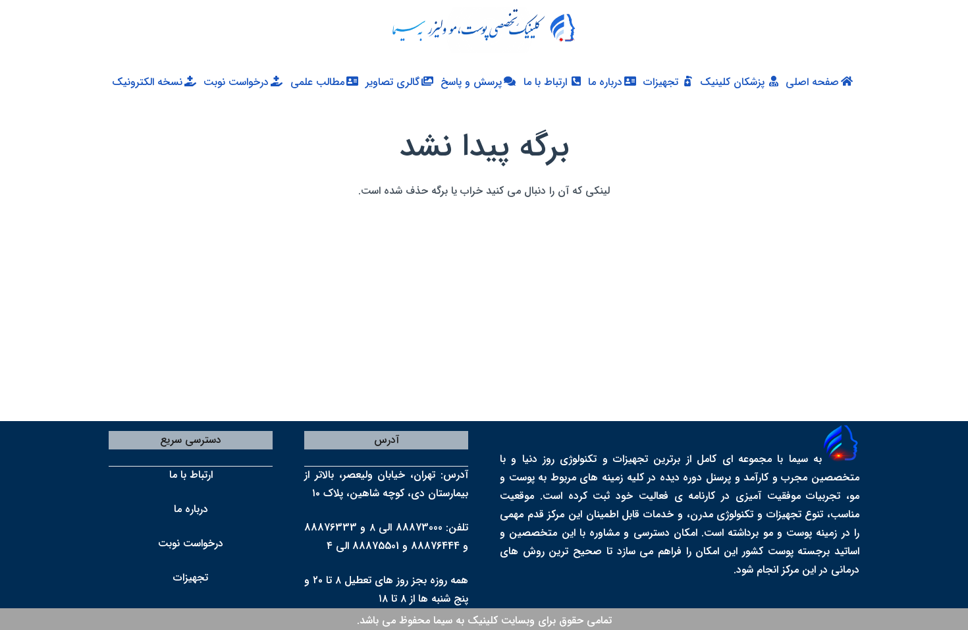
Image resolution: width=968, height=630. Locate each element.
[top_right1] (477, 30)
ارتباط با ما (191, 475)
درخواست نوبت (190, 543)
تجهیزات (190, 577)
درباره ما (191, 509)
